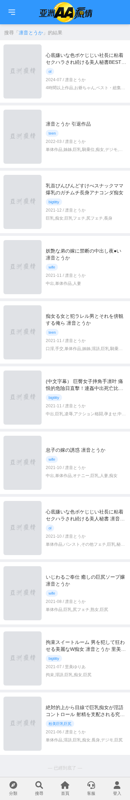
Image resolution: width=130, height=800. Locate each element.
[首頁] (11, 12)
